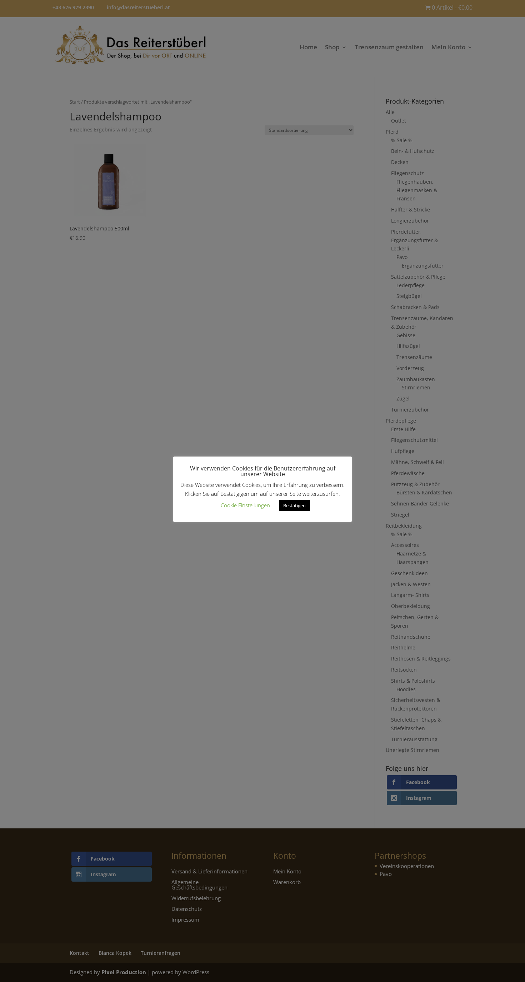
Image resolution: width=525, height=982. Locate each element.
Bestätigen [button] (294, 505)
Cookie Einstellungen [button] (245, 505)
